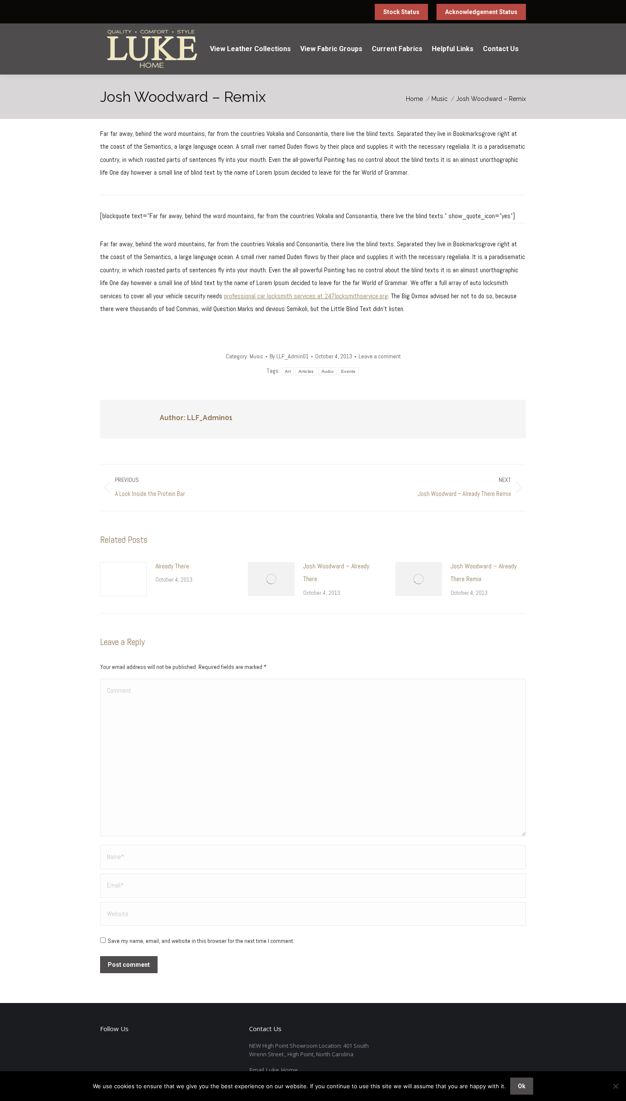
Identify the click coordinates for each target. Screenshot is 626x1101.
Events (348, 371)
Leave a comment (380, 356)
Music (256, 356)
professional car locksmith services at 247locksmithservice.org (306, 295)
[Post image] (123, 579)
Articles (306, 371)
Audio (328, 371)
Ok (521, 1086)
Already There (172, 566)
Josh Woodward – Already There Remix (484, 572)
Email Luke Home (273, 1070)
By (289, 356)
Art (288, 371)
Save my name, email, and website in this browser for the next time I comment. (201, 941)
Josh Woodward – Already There (336, 572)
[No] (615, 1086)
